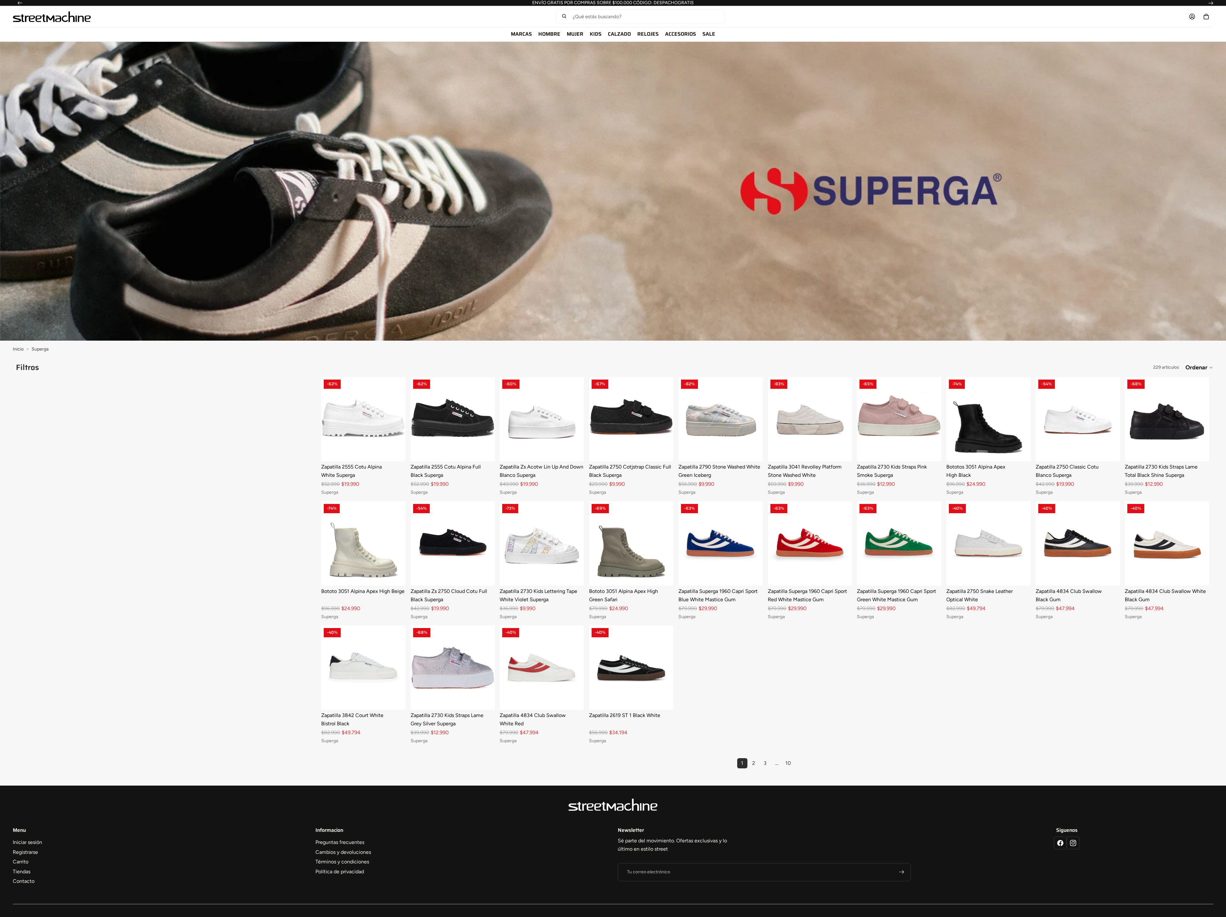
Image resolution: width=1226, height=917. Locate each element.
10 (788, 763)
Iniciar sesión (27, 842)
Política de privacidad (339, 872)
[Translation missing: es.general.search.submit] (564, 16)
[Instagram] (1073, 843)
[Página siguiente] (800, 763)
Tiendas (21, 872)
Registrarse (25, 852)
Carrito (20, 862)
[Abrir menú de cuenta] (1192, 17)
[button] (640, 17)
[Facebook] (1060, 843)
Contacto (23, 881)
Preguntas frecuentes (339, 842)
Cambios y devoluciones (343, 852)
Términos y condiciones (342, 862)
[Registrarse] (902, 872)
